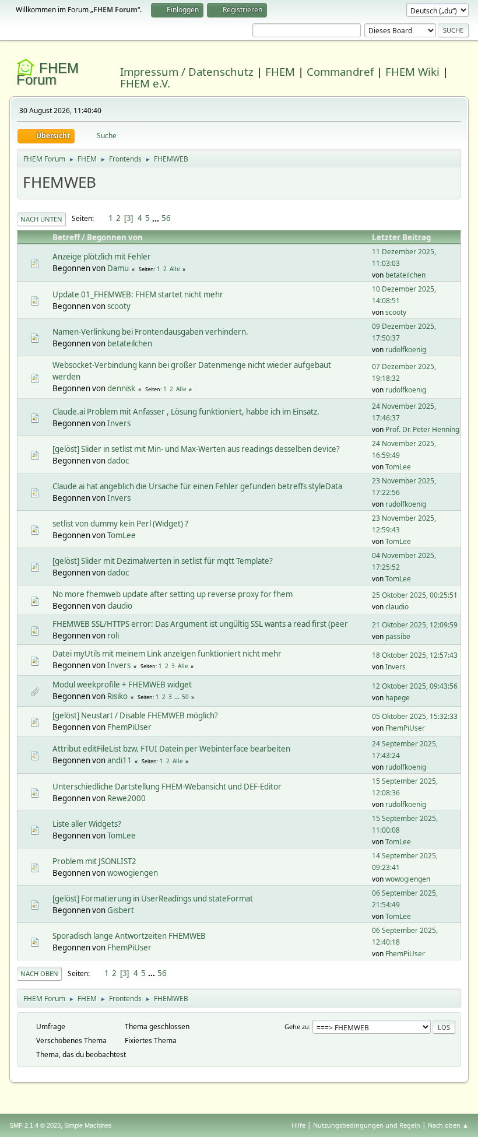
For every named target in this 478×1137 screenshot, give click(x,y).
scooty (119, 306)
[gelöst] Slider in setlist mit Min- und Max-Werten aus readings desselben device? (196, 449)
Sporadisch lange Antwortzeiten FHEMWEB (129, 936)
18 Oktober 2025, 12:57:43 (415, 655)
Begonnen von (115, 237)
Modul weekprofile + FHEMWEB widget (122, 684)
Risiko (117, 696)
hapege (397, 698)
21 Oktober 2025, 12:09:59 (415, 625)
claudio (119, 606)
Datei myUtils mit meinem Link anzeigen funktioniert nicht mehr (167, 653)
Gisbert (120, 910)
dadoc (118, 460)
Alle (175, 269)
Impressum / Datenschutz (187, 71)
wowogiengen (132, 873)
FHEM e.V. (145, 83)
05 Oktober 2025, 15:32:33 (415, 716)
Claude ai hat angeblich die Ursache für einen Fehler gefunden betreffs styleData (197, 486)
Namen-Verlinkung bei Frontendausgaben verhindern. (150, 332)
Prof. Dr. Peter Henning (422, 429)
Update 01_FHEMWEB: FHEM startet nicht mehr (137, 294)
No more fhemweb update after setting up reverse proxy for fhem (172, 594)
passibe (397, 636)
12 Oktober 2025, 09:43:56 (415, 686)
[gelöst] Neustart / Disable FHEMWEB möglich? (135, 715)
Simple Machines (88, 1125)
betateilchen (405, 275)
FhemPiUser (129, 727)
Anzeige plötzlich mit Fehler (101, 256)
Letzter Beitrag (401, 237)
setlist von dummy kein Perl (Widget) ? (120, 523)
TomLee (398, 467)
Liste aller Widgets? (86, 824)
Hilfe (298, 1125)
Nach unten (41, 219)
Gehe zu (296, 1026)
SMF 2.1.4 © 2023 (35, 1125)
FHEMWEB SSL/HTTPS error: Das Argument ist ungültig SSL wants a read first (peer (200, 624)
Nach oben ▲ (448, 1125)
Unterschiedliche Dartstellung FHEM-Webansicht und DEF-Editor (167, 786)
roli (113, 635)
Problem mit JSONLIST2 (94, 861)
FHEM (280, 71)
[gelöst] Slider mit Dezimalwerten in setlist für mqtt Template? (162, 561)
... (156, 218)
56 (166, 218)
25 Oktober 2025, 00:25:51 (415, 595)
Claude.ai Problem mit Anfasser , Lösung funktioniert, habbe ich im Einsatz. (185, 411)
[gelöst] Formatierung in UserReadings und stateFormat (152, 898)
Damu (118, 268)
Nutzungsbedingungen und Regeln (366, 1125)
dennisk (121, 388)
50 (185, 697)
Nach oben (39, 973)
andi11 (119, 760)
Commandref (340, 71)
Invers (119, 423)
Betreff (66, 237)
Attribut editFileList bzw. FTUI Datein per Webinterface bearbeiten (171, 748)
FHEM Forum (47, 73)
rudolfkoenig (405, 350)
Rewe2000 (126, 798)
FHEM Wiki (412, 71)
